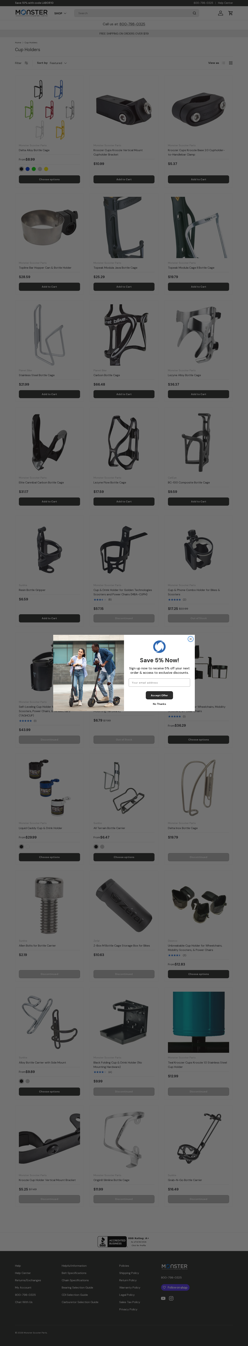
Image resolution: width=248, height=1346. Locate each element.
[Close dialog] (190, 639)
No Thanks (159, 704)
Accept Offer (159, 695)
